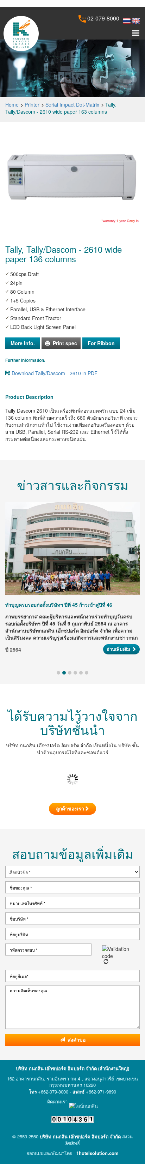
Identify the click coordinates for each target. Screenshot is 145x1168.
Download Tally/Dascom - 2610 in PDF (54, 373)
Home (12, 104)
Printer (32, 104)
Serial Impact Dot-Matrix (72, 104)
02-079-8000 (102, 18)
